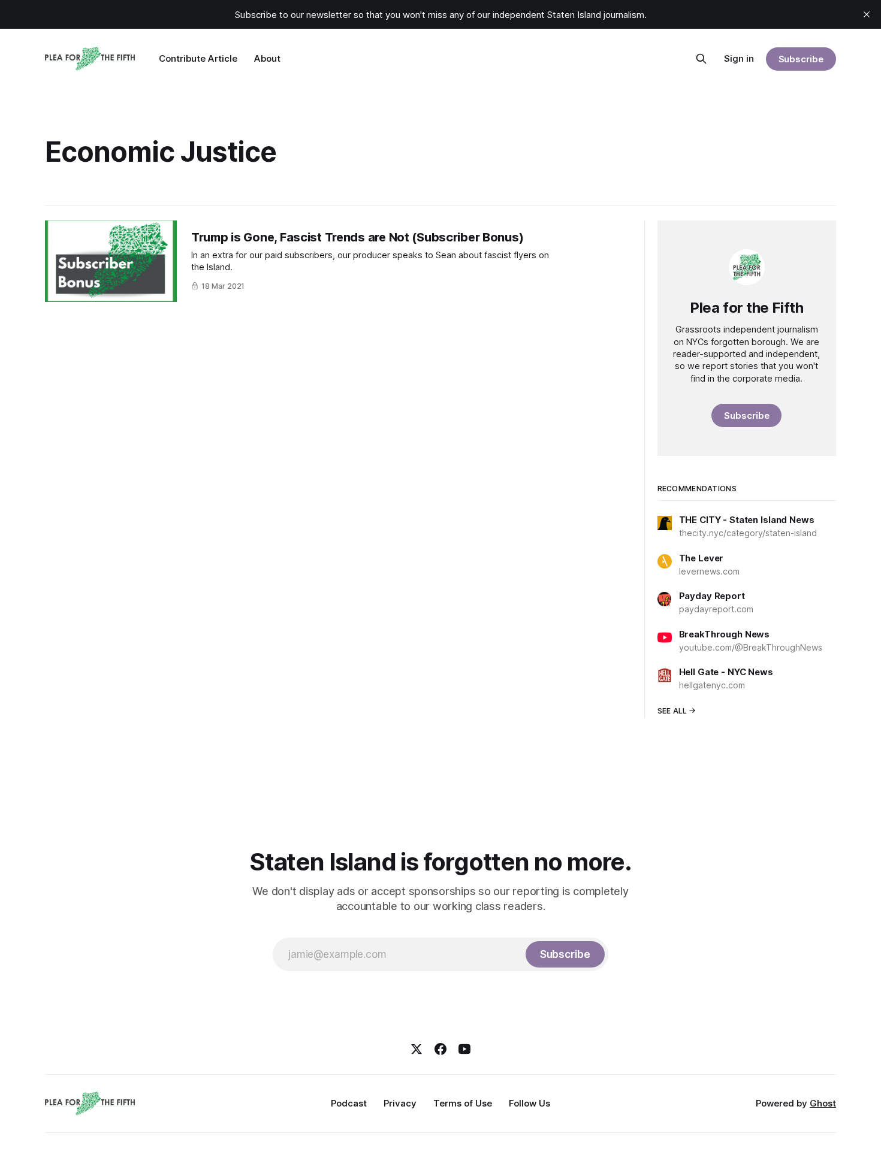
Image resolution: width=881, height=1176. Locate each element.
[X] (417, 1049)
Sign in (739, 58)
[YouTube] (464, 1049)
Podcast (349, 1103)
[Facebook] (440, 1049)
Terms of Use (462, 1103)
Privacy (400, 1103)
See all (672, 710)
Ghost (823, 1103)
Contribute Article (198, 58)
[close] (866, 14)
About (267, 58)
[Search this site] (701, 58)
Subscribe (801, 59)
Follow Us (529, 1103)
